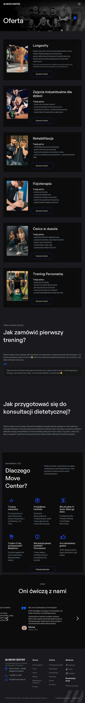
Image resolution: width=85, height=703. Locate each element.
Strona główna (37, 665)
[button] (79, 3)
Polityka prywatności (63, 698)
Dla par (51, 680)
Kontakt (35, 687)
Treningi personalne (56, 665)
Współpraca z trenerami (37, 682)
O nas (34, 669)
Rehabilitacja (53, 673)
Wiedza (35, 676)
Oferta (34, 673)
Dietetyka (52, 676)
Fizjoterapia (53, 669)
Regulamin (76, 698)
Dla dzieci (52, 684)
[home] (11, 4)
